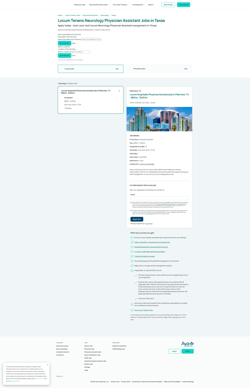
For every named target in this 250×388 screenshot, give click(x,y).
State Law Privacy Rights (172, 382)
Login (86, 370)
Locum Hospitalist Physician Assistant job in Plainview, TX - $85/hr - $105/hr (86, 91)
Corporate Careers (62, 352)
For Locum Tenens (120, 5)
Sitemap (87, 367)
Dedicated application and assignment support (151, 247)
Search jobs (168, 5)
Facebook (61, 380)
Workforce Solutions (119, 346)
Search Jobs (88, 346)
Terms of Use (181, 204)
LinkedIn (57, 380)
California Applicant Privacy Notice (166, 204)
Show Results (64, 43)
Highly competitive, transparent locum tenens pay (152, 242)
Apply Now (137, 219)
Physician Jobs (79, 5)
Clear (73, 43)
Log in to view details (147, 164)
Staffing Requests (118, 349)
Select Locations (64, 52)
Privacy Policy (39, 378)
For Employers (137, 5)
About (150, 5)
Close (74, 37)
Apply (187, 351)
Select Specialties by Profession (69, 39)
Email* (132, 195)
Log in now (149, 223)
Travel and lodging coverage (144, 256)
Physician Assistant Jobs (92, 352)
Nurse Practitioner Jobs (92, 355)
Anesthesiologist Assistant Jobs (95, 361)
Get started (183, 5)
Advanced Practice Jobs (98, 5)
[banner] (59, 5)
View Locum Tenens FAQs (143, 310)
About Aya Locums (62, 346)
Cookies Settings (188, 382)
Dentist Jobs (88, 364)
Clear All (69, 37)
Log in (174, 351)
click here (175, 317)
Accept (48, 365)
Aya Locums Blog (61, 349)
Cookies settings (15, 381)
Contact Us (60, 355)
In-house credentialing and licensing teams (149, 252)
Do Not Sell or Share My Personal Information (147, 382)
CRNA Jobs (88, 358)
